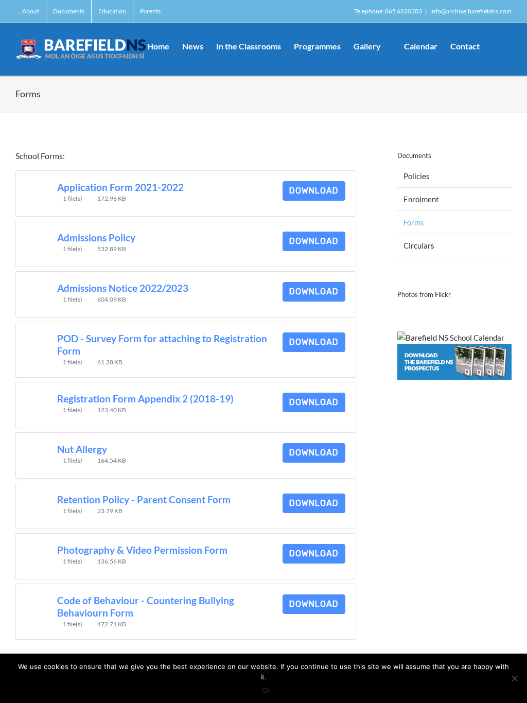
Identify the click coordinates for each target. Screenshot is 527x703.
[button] (496, 45)
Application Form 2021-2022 (120, 187)
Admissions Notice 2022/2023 (122, 288)
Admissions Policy (96, 237)
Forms (413, 222)
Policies (416, 176)
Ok (266, 690)
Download (314, 191)
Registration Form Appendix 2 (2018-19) (145, 399)
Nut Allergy (82, 449)
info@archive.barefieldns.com (471, 11)
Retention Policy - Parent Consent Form (144, 499)
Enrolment (421, 199)
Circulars (418, 245)
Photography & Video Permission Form (142, 550)
